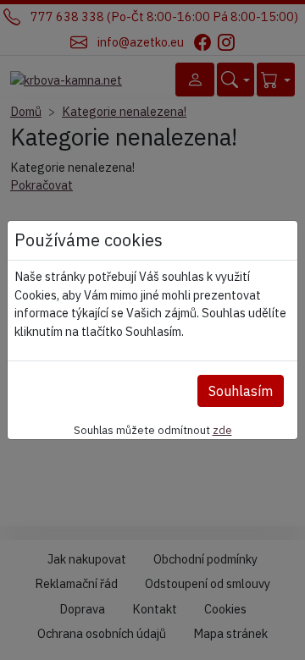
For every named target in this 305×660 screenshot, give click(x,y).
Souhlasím (240, 390)
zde (222, 430)
